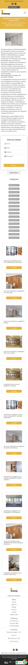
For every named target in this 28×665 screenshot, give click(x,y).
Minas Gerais (14, 173)
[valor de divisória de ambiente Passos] (14, 311)
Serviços (14, 609)
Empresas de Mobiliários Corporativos (14, 216)
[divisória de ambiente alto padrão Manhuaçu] (14, 563)
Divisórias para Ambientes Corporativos (14, 213)
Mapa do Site (14, 614)
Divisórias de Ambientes (14, 209)
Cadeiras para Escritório (14, 199)
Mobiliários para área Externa (14, 230)
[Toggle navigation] (25, 12)
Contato (14, 612)
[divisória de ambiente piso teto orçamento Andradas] (14, 251)
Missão (14, 607)
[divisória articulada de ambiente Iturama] (14, 374)
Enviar (15, 165)
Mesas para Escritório (14, 220)
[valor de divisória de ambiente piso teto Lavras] (14, 342)
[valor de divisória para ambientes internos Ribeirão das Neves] (14, 531)
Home (14, 602)
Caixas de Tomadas (14, 202)
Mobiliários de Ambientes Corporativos (14, 227)
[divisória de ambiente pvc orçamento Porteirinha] (14, 501)
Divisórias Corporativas (14, 206)
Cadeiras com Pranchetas (14, 185)
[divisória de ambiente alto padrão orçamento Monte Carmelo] (14, 467)
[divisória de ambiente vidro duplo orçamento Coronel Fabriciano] (14, 405)
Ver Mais (14, 268)
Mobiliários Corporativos (14, 223)
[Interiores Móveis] (5, 12)
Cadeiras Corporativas (14, 188)
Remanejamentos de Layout (14, 237)
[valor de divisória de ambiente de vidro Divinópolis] (14, 436)
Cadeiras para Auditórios (14, 195)
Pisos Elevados (14, 234)
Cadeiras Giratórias (14, 192)
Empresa (14, 604)
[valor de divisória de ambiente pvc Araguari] (14, 281)
